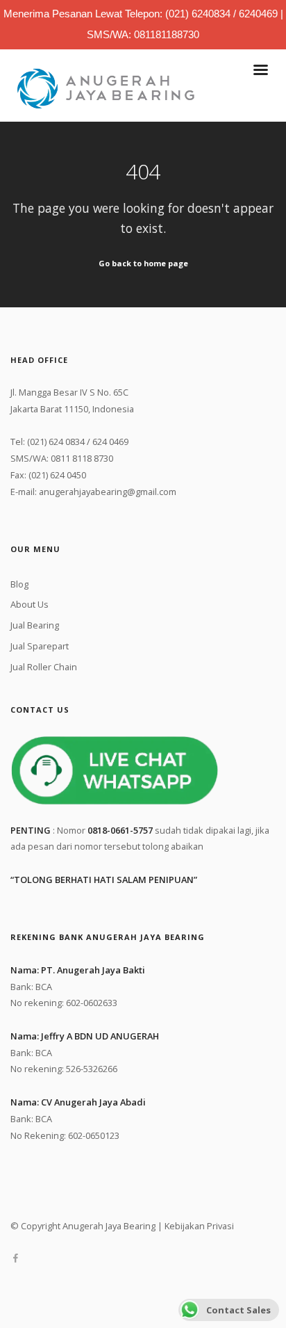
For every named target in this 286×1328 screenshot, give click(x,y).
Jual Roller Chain (43, 667)
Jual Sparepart (39, 646)
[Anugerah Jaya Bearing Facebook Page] (15, 1258)
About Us (29, 604)
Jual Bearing (34, 625)
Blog (19, 584)
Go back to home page (143, 263)
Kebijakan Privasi (199, 1226)
